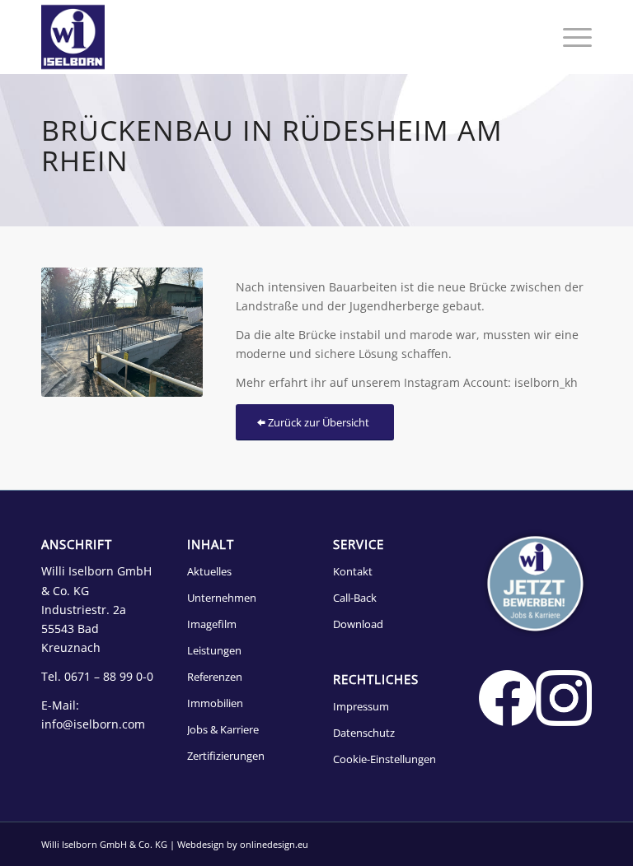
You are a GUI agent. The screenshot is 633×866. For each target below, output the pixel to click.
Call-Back (355, 597)
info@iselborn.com (93, 724)
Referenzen (214, 676)
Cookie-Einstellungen (384, 759)
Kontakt (353, 571)
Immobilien (215, 703)
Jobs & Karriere (223, 729)
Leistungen (214, 650)
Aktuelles (209, 571)
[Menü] (569, 37)
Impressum (361, 706)
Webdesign (200, 844)
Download (358, 624)
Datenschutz (364, 732)
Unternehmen (221, 597)
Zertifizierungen (226, 755)
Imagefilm (212, 624)
